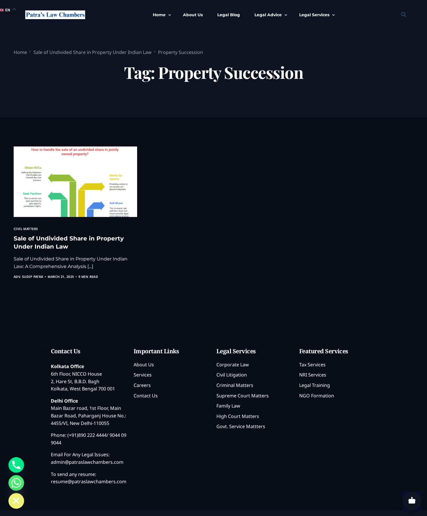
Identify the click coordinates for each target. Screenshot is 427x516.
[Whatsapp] (16, 483)
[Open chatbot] (412, 501)
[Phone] (16, 465)
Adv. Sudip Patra (28, 276)
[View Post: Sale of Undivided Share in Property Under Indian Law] (75, 181)
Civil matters (26, 228)
